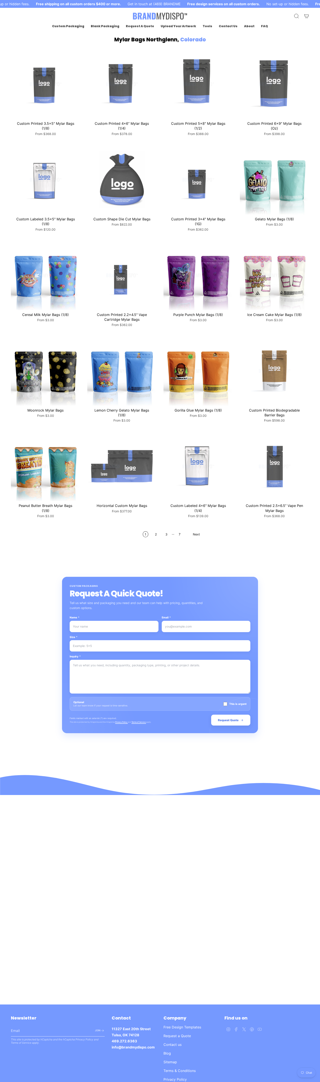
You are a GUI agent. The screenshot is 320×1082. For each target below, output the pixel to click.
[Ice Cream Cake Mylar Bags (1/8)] (274, 275)
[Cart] (306, 16)
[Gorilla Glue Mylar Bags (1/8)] (198, 371)
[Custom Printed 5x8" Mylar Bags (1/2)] (198, 84)
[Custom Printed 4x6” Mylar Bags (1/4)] (122, 84)
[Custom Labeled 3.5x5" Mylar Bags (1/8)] (45, 179)
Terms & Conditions (179, 1070)
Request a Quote (177, 1036)
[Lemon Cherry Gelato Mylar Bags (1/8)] (122, 371)
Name (74, 617)
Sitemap (170, 1062)
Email (166, 617)
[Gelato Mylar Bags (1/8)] (274, 179)
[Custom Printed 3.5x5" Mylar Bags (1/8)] (45, 84)
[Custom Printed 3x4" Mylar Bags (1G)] (198, 179)
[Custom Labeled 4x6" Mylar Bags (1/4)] (198, 466)
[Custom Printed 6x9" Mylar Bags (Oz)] (274, 84)
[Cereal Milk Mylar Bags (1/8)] (45, 275)
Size (73, 637)
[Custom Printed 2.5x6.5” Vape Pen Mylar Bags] (274, 466)
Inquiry (75, 656)
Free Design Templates (182, 1027)
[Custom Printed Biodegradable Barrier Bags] (274, 371)
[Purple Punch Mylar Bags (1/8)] (198, 275)
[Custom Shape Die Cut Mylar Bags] (122, 179)
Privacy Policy (121, 722)
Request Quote (228, 720)
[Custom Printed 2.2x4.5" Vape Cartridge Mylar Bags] (122, 275)
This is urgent (238, 704)
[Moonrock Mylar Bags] (45, 371)
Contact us (172, 1044)
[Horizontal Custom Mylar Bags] (122, 466)
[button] (68, 26)
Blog (167, 1053)
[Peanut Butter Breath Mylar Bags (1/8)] (45, 466)
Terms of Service (138, 722)
